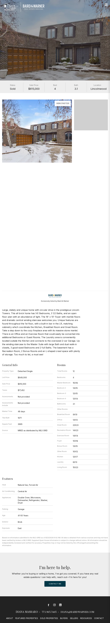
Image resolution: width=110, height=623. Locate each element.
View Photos (62, 103)
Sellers (74, 618)
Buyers (64, 618)
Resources (86, 618)
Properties (55, 161)
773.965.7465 (49, 611)
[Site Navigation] (106, 5)
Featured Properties (26, 618)
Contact (99, 618)
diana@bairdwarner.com (77, 611)
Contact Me (55, 584)
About (9, 618)
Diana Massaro (27, 611)
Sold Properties (49, 618)
